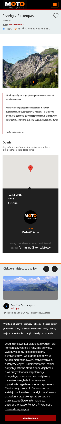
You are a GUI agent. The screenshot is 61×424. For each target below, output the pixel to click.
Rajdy (6, 333)
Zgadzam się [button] (30, 418)
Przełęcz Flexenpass (19, 16)
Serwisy (28, 324)
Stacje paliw (50, 324)
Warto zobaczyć (12, 324)
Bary (17, 329)
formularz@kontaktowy (34, 247)
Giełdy (36, 333)
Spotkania (17, 333)
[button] (30, 168)
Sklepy (37, 324)
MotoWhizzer (16, 25)
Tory (45, 329)
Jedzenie (8, 329)
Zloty (53, 329)
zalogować (28, 150)
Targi (28, 333)
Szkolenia (47, 333)
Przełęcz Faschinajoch (23, 305)
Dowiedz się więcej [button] (17, 409)
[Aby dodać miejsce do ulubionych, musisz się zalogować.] (55, 17)
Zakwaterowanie (31, 329)
